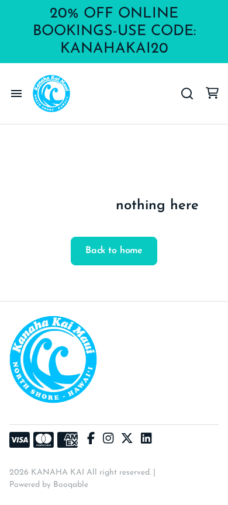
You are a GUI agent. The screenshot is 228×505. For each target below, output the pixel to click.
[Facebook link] (91, 440)
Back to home (114, 250)
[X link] (127, 440)
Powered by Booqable (48, 484)
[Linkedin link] (146, 440)
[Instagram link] (108, 440)
